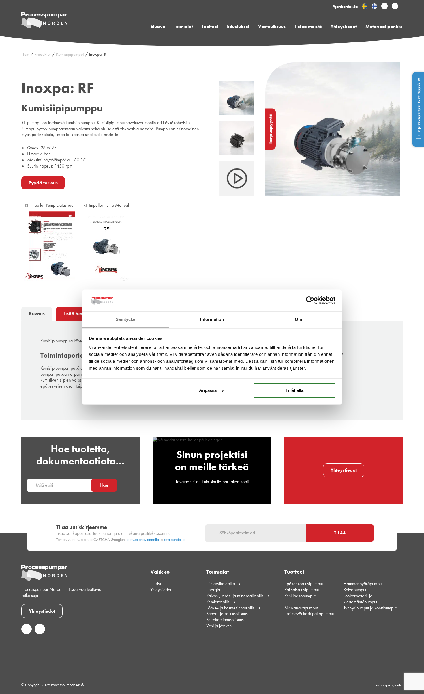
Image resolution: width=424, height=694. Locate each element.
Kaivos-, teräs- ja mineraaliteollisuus (237, 596)
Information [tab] (212, 319)
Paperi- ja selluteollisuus (227, 614)
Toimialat (183, 26)
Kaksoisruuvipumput (301, 590)
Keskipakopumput (299, 596)
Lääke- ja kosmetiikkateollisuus (233, 608)
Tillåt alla (294, 390)
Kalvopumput (355, 590)
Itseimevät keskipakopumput (309, 614)
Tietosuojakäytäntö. (388, 685)
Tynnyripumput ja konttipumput (370, 608)
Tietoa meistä (308, 26)
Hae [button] (104, 485)
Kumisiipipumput (70, 54)
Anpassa (208, 390)
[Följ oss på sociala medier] (26, 633)
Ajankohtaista (345, 6)
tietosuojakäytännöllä (142, 539)
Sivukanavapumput (301, 608)
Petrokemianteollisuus (225, 620)
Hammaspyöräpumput (363, 583)
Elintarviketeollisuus (223, 583)
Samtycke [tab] (126, 319)
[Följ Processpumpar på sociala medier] (384, 6)
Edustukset (238, 26)
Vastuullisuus (272, 26)
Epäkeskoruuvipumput (303, 583)
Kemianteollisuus (220, 602)
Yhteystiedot (344, 26)
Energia (213, 590)
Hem (25, 54)
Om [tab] (298, 319)
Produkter (42, 54)
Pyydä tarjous (43, 183)
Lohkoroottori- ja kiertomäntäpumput (360, 599)
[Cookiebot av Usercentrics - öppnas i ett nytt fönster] (310, 300)
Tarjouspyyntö (270, 129)
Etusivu (158, 26)
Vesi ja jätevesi (219, 626)
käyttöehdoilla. (175, 539)
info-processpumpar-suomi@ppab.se (418, 107)
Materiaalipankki (383, 26)
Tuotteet (210, 26)
